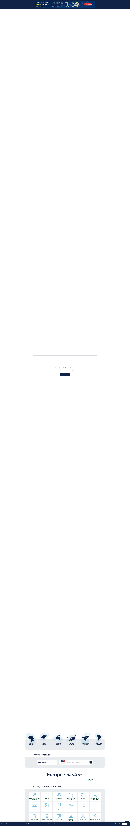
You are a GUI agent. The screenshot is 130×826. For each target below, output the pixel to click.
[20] (72, 776)
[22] (75, 776)
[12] (45, 776)
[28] (84, 776)
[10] (60, 776)
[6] (57, 776)
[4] (66, 6)
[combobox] (47, 762)
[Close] (128, 824)
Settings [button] (111, 824)
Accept (124, 824)
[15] (66, 776)
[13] (63, 776)
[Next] (91, 762)
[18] (69, 776)
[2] (63, 6)
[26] (81, 776)
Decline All (117, 824)
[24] (78, 776)
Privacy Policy (53, 824)
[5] (68, 6)
